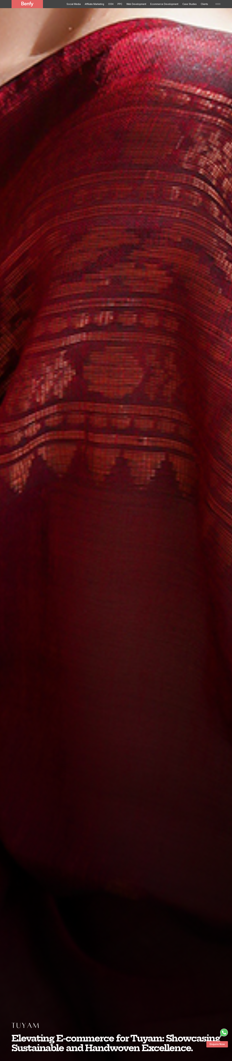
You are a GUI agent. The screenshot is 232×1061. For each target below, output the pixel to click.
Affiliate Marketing (94, 4)
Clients (204, 4)
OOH (110, 4)
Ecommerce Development (164, 4)
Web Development (136, 4)
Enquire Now (217, 1044)
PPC (120, 4)
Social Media (74, 4)
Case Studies (189, 4)
